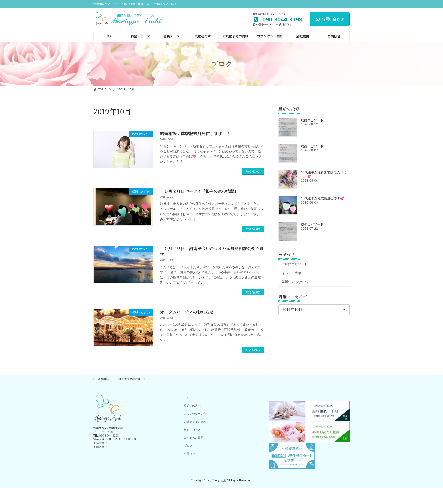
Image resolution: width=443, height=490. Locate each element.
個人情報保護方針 (129, 379)
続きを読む (253, 171)
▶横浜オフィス (103, 443)
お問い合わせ (333, 19)
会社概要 (103, 379)
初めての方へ (192, 405)
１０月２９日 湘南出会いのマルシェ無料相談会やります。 (212, 251)
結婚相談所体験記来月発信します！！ (195, 133)
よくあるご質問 (193, 437)
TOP (186, 398)
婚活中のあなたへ (295, 282)
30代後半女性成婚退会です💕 (322, 198)
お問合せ (189, 453)
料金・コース (192, 429)
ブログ (188, 445)
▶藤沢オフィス (103, 446)
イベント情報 (291, 273)
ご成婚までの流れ (195, 421)
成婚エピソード (312, 120)
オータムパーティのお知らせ (186, 312)
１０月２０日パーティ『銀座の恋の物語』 (199, 191)
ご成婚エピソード (295, 264)
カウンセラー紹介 (195, 413)
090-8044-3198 (109, 435)
